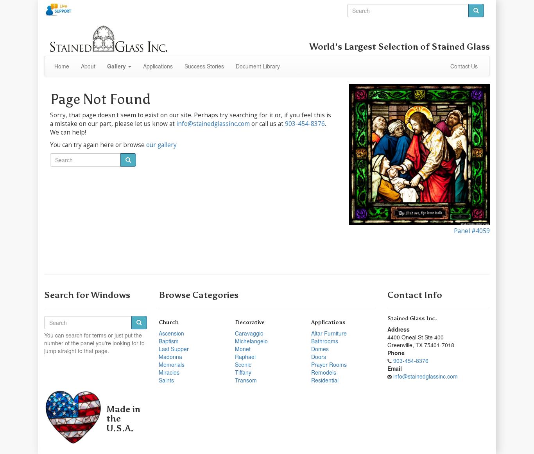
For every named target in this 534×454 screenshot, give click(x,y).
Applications (158, 66)
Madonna (170, 357)
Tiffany (243, 372)
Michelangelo (251, 341)
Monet (243, 349)
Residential (325, 380)
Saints (166, 380)
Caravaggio (249, 333)
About (88, 66)
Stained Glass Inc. (412, 318)
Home (61, 66)
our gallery (161, 145)
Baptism (169, 341)
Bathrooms (324, 341)
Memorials (172, 364)
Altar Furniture (329, 333)
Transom (246, 380)
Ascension (171, 333)
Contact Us (464, 66)
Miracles (169, 372)
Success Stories (204, 66)
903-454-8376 (305, 124)
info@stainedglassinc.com (213, 124)
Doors (318, 357)
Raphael (245, 357)
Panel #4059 (472, 231)
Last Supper (174, 349)
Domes (320, 349)
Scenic (243, 364)
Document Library (258, 66)
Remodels (323, 372)
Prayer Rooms (329, 364)
